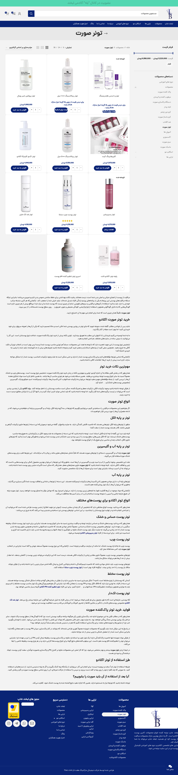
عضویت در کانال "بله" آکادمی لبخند (89, 3)
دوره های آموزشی (166, 82)
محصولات (169, 87)
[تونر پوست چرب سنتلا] (67, 193)
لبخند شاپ (60, 706)
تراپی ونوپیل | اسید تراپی (85, 727)
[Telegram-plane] (16, 723)
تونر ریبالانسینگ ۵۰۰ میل (67, 156)
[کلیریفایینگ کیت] (109, 135)
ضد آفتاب (167, 122)
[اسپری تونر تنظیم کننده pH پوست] (67, 255)
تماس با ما (60, 730)
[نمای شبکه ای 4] (42, 48)
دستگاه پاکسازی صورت (162, 102)
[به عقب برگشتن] (105, 33)
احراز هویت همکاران (57, 737)
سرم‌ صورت (166, 142)
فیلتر (169, 64)
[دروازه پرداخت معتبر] (13, 710)
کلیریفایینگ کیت (109, 156)
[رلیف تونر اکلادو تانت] (109, 255)
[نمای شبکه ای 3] (47, 48)
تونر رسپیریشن (109, 214)
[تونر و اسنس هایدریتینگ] (109, 74)
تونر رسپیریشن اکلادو (89, 533)
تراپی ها (169, 157)
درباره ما (62, 726)
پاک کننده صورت (164, 92)
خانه (128, 47)
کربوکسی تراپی (87, 736)
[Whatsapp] (24, 723)
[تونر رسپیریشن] (109, 193)
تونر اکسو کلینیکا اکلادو (26, 156)
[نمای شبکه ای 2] (37, 48)
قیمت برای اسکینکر (109, 111)
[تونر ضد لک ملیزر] (26, 193)
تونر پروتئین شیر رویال (26, 96)
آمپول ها (167, 132)
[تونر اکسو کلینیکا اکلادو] (26, 135)
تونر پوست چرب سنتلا (67, 214)
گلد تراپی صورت (87, 722)
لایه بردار (167, 107)
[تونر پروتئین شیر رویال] (26, 74)
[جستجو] (31, 13)
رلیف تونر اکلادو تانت (109, 276)
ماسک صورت (165, 147)
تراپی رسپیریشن (87, 710)
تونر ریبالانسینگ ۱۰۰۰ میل (67, 96)
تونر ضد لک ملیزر (26, 214)
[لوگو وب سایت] (169, 13)
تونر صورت (167, 127)
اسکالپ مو (169, 152)
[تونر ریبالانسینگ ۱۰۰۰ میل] (67, 74)
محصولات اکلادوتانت (117, 757)
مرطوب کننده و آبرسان (162, 97)
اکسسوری (167, 137)
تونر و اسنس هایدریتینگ (109, 96)
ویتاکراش (89, 732)
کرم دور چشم (166, 112)
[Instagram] (8, 723)
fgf (92, 706)
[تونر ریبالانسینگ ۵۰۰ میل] (67, 135)
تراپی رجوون (88, 718)
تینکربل (90, 714)
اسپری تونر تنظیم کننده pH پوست (67, 276)
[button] (19, 110)
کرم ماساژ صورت (164, 117)
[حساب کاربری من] (19, 13)
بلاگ (63, 734)
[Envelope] (31, 723)
